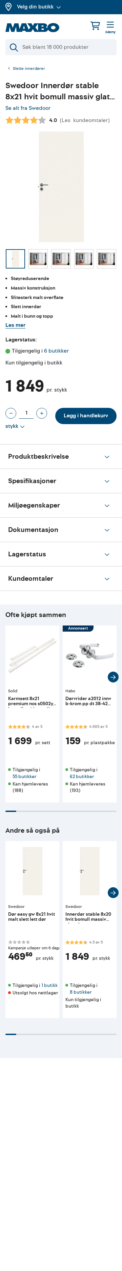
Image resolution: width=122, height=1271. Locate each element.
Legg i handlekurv (86, 415)
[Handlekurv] (95, 26)
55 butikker (24, 776)
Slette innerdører (29, 69)
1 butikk (49, 985)
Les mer (15, 325)
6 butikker (56, 351)
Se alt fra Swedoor (27, 108)
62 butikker (82, 776)
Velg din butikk (35, 7)
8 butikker (81, 992)
